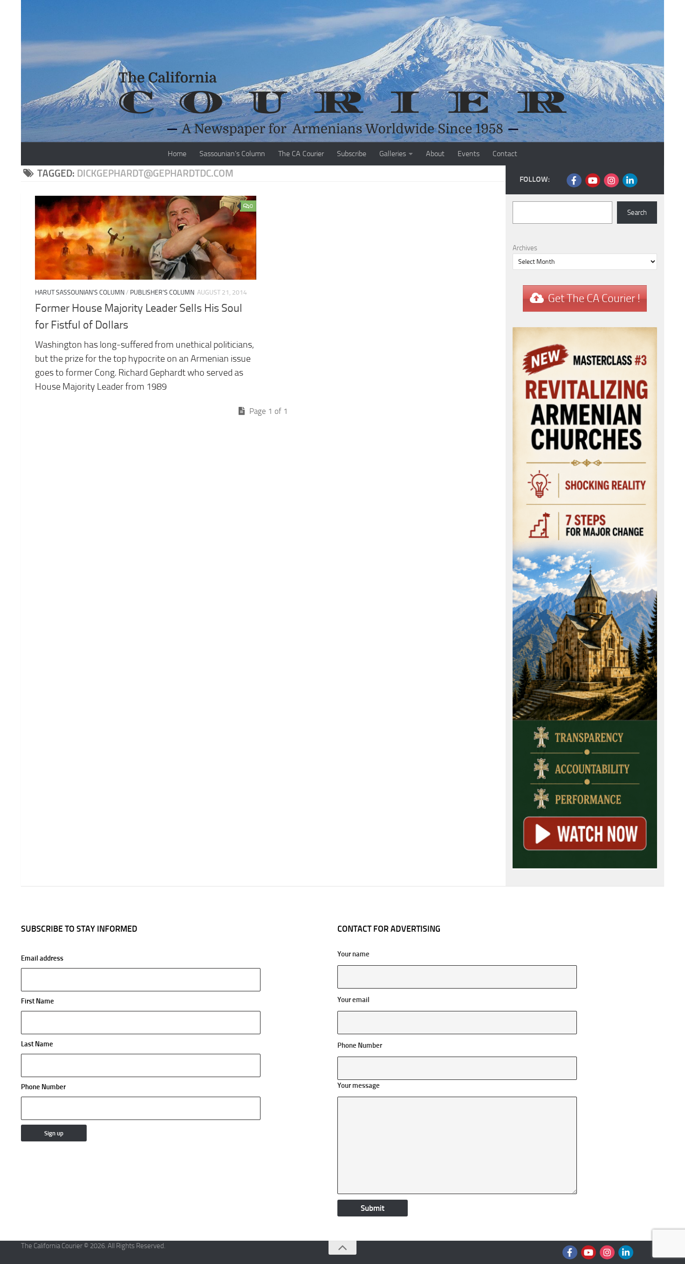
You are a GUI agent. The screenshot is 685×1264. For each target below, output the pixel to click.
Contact (505, 153)
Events (469, 153)
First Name (37, 1001)
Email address (42, 958)
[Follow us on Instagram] (611, 180)
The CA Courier (301, 153)
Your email (353, 1000)
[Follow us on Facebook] (574, 180)
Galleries (392, 153)
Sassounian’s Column (232, 153)
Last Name (37, 1044)
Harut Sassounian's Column (79, 292)
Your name (353, 954)
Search (637, 212)
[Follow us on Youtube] (592, 180)
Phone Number (43, 1087)
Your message (358, 1085)
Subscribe (351, 153)
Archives (525, 248)
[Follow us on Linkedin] (630, 180)
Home (177, 153)
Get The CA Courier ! (594, 298)
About (435, 153)
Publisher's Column (162, 292)
